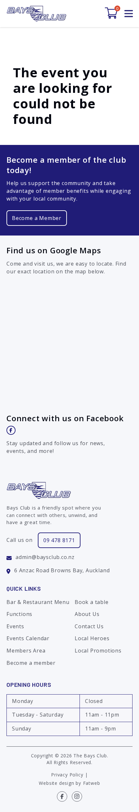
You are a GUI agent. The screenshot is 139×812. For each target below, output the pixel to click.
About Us (87, 614)
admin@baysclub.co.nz (45, 557)
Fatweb (91, 783)
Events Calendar (27, 638)
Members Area (26, 650)
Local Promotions (98, 650)
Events (15, 626)
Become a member (31, 662)
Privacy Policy (67, 775)
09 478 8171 (59, 540)
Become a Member (36, 218)
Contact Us (89, 626)
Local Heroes (92, 638)
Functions (19, 614)
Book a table (92, 602)
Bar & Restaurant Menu (38, 602)
